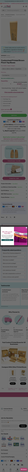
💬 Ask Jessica (24, 469)
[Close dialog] (26, 227)
